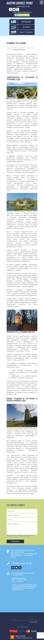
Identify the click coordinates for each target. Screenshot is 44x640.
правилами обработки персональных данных (18, 537)
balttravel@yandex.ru (24, 12)
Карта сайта (33, 622)
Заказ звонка (23, 15)
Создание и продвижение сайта (24, 637)
